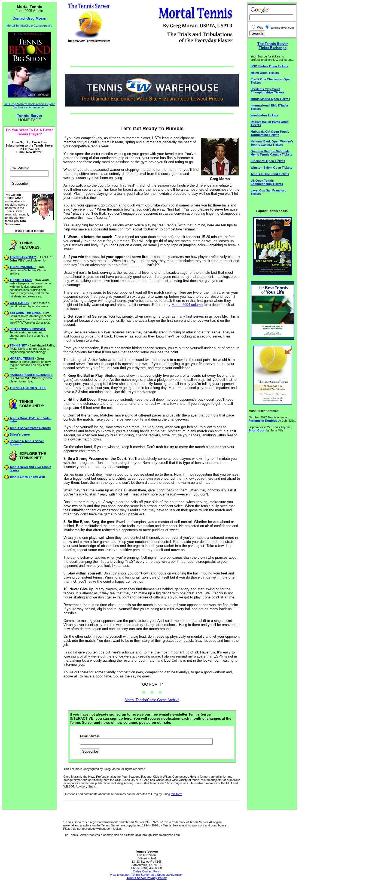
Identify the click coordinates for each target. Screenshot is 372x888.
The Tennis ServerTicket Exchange (272, 46)
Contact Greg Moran (29, 18)
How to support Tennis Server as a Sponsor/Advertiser (146, 874)
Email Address (19, 168)
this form (176, 794)
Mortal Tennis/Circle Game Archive (29, 25)
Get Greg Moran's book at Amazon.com (29, 105)
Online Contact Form (146, 871)
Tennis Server (29, 115)
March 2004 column (187, 305)
